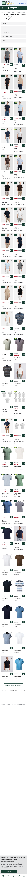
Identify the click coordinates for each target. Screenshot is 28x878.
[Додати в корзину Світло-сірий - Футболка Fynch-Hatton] (23, 463)
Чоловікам (19, 12)
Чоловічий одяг (21, 704)
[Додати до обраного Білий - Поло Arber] (23, 129)
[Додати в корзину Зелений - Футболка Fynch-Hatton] (23, 490)
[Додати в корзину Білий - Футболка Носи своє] (11, 407)
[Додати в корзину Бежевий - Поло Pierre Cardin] (23, 354)
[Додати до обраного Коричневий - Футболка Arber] (23, 183)
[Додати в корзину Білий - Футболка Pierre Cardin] (11, 570)
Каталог (13, 12)
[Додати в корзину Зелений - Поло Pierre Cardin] (11, 381)
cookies (20, 857)
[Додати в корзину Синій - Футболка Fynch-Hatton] (11, 517)
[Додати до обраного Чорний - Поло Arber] (10, 76)
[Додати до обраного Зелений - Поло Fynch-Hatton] (10, 447)
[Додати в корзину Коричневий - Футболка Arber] (23, 198)
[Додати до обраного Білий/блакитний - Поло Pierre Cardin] (23, 580)
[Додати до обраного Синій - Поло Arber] (10, 419)
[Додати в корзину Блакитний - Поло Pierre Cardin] (11, 648)
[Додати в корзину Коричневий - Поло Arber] (11, 172)
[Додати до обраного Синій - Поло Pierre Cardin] (23, 606)
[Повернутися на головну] (13, 8)
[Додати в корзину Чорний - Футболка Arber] (11, 198)
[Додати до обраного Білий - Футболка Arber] (23, 208)
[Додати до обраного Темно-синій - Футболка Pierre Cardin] (23, 527)
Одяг (24, 12)
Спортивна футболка (8, 27)
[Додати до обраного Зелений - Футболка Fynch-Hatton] (23, 474)
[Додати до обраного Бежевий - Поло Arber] (23, 76)
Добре (9, 871)
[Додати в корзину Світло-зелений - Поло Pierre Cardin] (11, 354)
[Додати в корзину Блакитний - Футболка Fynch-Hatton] (11, 490)
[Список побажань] (18, 875)
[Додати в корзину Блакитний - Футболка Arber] (23, 171)
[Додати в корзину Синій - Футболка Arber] (11, 224)
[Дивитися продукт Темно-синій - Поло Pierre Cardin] (20, 318)
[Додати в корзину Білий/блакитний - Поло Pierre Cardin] (23, 596)
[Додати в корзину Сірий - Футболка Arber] (11, 64)
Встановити (22, 3)
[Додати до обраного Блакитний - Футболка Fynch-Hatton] (10, 474)
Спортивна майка (7, 36)
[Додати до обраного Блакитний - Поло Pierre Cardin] (10, 632)
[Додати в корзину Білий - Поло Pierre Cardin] (23, 381)
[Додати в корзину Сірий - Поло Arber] (23, 276)
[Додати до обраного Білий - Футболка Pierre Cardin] (10, 554)
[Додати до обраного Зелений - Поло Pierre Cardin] (10, 365)
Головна (3, 12)
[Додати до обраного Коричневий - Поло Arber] (10, 156)
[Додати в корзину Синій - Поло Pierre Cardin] (23, 622)
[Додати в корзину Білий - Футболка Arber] (23, 224)
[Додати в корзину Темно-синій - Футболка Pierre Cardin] (23, 543)
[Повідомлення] (24, 8)
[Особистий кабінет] (24, 875)
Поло (4, 23)
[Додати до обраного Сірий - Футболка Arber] (10, 49)
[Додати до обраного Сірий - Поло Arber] (23, 260)
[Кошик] (13, 875)
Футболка (5, 32)
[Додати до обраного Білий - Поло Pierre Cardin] (23, 365)
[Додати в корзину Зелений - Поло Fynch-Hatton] (11, 463)
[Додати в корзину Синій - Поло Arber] (11, 435)
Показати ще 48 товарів (13, 685)
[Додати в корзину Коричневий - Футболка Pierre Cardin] (23, 570)
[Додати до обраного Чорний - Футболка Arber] (10, 183)
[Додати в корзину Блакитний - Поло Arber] (23, 65)
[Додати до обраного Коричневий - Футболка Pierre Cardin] (23, 554)
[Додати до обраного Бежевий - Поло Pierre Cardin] (23, 338)
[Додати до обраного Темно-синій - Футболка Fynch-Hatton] (10, 527)
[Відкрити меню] (8, 875)
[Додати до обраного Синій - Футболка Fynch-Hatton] (10, 501)
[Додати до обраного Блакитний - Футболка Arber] (23, 156)
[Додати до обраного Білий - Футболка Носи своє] (10, 391)
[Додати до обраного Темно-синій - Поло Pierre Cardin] (23, 312)
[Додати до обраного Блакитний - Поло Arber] (23, 49)
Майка (4, 40)
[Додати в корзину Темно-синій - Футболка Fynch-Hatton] (11, 543)
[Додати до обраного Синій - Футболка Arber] (10, 208)
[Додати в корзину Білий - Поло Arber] (23, 145)
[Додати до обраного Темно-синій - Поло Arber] (10, 102)
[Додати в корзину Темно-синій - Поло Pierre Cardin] (23, 328)
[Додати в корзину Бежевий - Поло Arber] (23, 91)
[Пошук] (2, 8)
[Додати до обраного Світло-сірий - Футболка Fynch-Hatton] (23, 447)
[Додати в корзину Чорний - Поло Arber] (11, 91)
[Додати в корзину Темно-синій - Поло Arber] (11, 118)
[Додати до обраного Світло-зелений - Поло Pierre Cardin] (10, 338)
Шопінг (8, 12)
